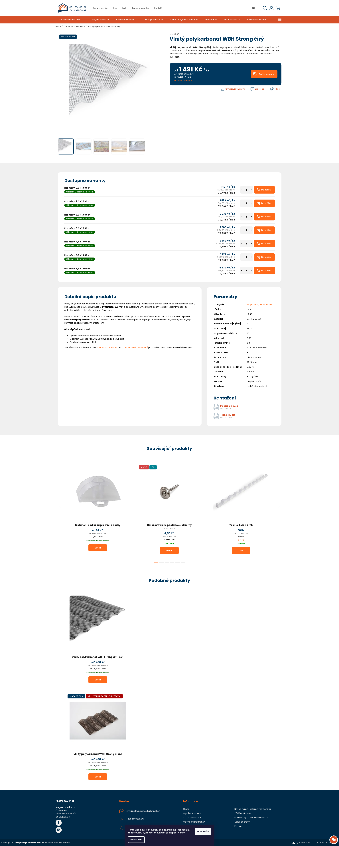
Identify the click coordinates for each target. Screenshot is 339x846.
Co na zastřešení (192, 817)
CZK (253, 8)
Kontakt (158, 8)
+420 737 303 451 (135, 819)
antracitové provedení (136, 347)
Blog (115, 8)
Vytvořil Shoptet (303, 842)
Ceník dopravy (242, 821)
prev (60, 505)
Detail (98, 547)
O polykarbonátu (192, 813)
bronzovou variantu (107, 347)
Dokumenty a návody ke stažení (251, 817)
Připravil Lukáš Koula (326, 842)
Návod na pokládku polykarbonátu (252, 809)
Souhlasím (203, 831)
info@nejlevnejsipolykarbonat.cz (143, 811)
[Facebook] (59, 823)
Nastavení (136, 839)
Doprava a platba (140, 8)
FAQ (124, 8)
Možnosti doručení (183, 80)
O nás (186, 809)
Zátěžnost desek (243, 813)
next (279, 505)
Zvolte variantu (266, 74)
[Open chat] (333, 839)
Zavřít (175, 88)
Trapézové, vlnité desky (259, 304)
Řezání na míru (100, 8)
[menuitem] (72, 19)
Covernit (176, 34)
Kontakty (239, 826)
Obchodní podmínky (194, 821)
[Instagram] (59, 830)
